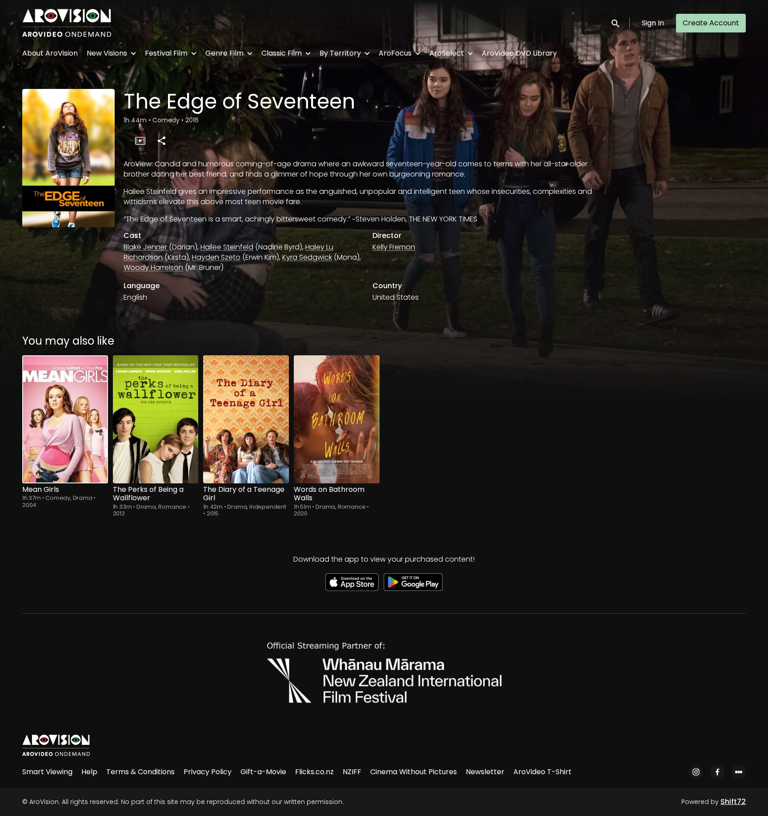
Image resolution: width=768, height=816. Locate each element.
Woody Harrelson (153, 267)
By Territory (340, 53)
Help (89, 772)
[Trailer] (140, 140)
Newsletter (485, 772)
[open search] (616, 22)
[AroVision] (56, 745)
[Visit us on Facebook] (717, 772)
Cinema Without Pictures (413, 772)
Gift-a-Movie (263, 772)
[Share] (161, 140)
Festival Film (166, 53)
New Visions (107, 53)
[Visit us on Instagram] (696, 772)
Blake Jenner (145, 247)
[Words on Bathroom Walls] (337, 419)
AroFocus (395, 53)
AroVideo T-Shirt (542, 772)
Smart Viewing (47, 772)
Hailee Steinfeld (226, 247)
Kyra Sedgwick (307, 257)
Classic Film (281, 53)
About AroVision (50, 53)
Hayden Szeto (216, 257)
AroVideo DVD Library (519, 53)
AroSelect (446, 53)
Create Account (711, 23)
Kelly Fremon (393, 247)
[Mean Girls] (65, 419)
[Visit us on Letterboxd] (739, 772)
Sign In (653, 23)
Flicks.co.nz (314, 772)
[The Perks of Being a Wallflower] (156, 419)
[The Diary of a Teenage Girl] (246, 419)
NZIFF (352, 772)
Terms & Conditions (140, 772)
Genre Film (224, 53)
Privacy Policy (208, 772)
